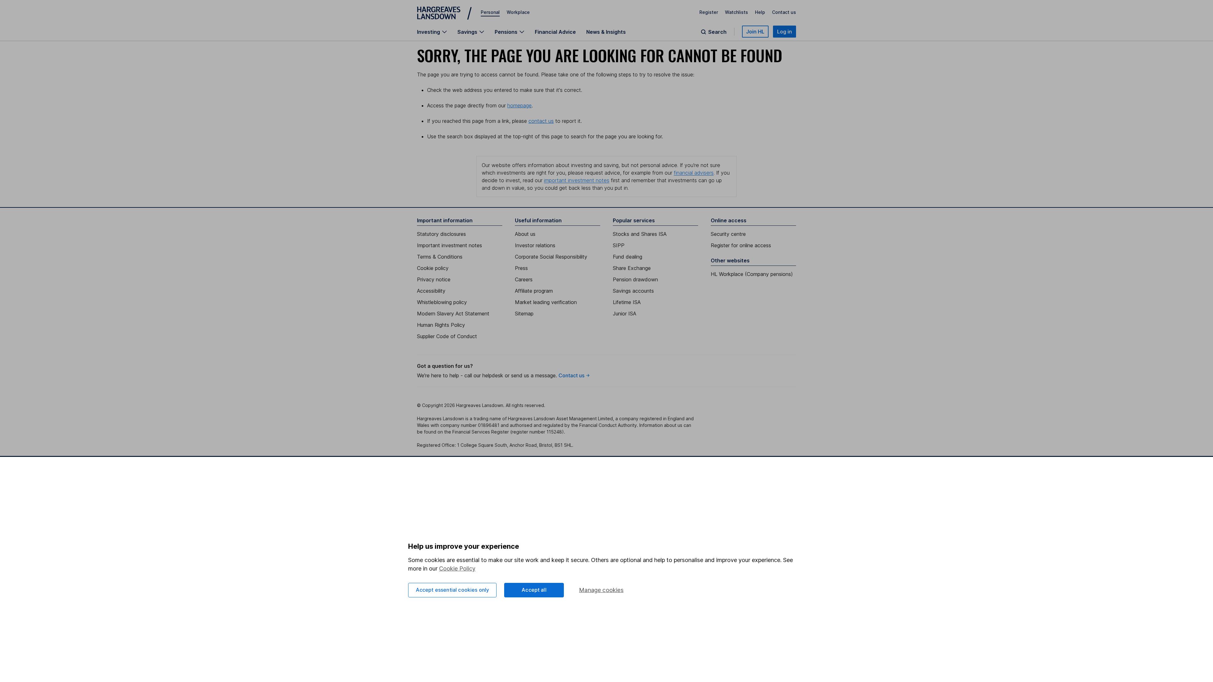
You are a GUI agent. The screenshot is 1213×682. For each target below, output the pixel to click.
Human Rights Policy (441, 325)
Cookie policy (433, 268)
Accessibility (431, 291)
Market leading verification (546, 302)
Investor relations (535, 245)
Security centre (728, 234)
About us (525, 234)
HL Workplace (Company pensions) (752, 274)
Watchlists (736, 12)
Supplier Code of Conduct (447, 336)
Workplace (518, 12)
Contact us (784, 12)
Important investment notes (449, 245)
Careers (524, 279)
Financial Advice (555, 32)
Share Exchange (632, 268)
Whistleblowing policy (442, 302)
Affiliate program (534, 291)
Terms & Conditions (439, 257)
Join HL (755, 31)
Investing (428, 32)
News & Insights (606, 32)
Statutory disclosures (441, 234)
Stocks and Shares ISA (640, 234)
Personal (490, 12)
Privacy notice (433, 279)
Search (717, 32)
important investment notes (576, 180)
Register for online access (741, 245)
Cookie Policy (457, 568)
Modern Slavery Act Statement (453, 313)
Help (760, 12)
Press (521, 268)
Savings (467, 32)
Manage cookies (601, 590)
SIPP (619, 245)
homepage (519, 105)
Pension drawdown (635, 279)
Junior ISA (624, 313)
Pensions (506, 32)
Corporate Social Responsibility (551, 257)
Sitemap (524, 313)
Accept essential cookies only (452, 590)
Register (708, 12)
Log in (784, 31)
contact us (541, 121)
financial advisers (694, 173)
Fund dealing (627, 257)
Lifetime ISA (627, 302)
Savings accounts (633, 291)
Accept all (534, 590)
